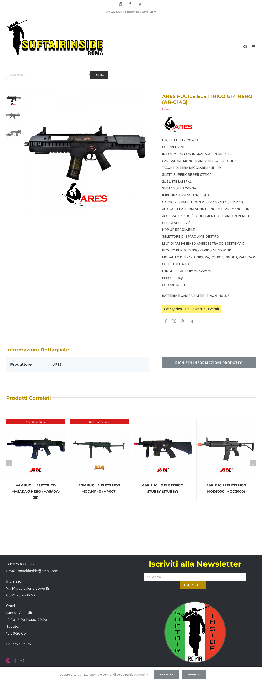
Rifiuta (194, 674)
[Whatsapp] (22, 661)
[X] (174, 321)
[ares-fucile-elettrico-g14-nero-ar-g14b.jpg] (86, 152)
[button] (9, 463)
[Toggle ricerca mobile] (245, 47)
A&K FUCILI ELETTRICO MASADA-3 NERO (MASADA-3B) (36, 491)
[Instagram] (8, 661)
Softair (213, 309)
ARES (57, 364)
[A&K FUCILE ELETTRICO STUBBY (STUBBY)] (162, 448)
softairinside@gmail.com (140, 11)
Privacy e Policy (18, 644)
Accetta (166, 674)
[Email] (190, 321)
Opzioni (140, 674)
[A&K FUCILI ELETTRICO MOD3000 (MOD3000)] (226, 448)
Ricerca (99, 75)
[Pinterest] (182, 321)
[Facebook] (166, 321)
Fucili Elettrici (194, 309)
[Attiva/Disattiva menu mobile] (254, 47)
